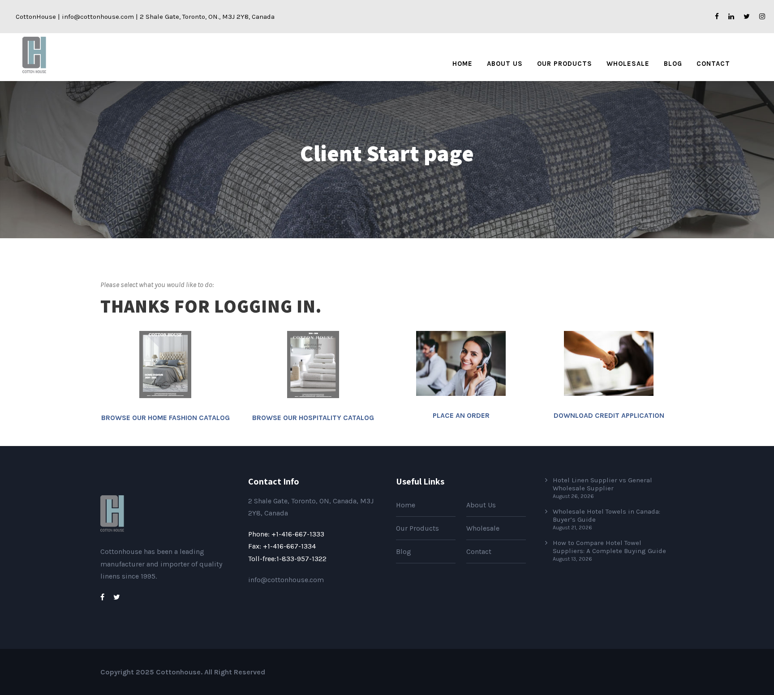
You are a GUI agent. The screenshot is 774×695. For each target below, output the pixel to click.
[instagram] (762, 17)
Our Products (564, 64)
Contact (713, 64)
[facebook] (717, 17)
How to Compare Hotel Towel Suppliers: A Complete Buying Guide (609, 547)
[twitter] (747, 17)
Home (462, 64)
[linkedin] (731, 17)
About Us (505, 64)
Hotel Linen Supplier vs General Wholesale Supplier (602, 484)
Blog (673, 64)
